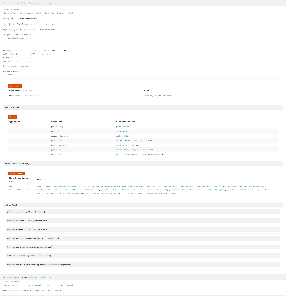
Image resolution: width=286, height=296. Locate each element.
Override (11, 212)
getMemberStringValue (196, 190)
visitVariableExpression (126, 154)
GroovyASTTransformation (15, 51)
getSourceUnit (122, 131)
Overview (7, 3)
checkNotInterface (152, 186)
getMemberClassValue (109, 190)
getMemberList (161, 190)
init (256, 190)
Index (43, 3)
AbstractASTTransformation (24, 57)
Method (38, 13)
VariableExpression (146, 154)
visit (118, 150)
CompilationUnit (140, 140)
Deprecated (33, 3)
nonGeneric (40, 193)
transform (120, 145)
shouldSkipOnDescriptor (77, 193)
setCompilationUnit (124, 140)
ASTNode (125, 150)
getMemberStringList (177, 190)
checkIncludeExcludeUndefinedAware (97, 186)
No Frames (15, 9)
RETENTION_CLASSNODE (152, 96)
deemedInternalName (44, 190)
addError (39, 186)
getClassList (75, 190)
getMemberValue (233, 190)
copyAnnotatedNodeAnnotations (225, 186)
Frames (6, 9)
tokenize (173, 193)
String (60, 127)
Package (16, 3)
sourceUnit (167, 96)
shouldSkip (50, 193)
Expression (62, 145)
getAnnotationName (123, 127)
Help (49, 3)
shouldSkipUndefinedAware (134, 193)
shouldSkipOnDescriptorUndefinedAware (105, 193)
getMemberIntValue (146, 190)
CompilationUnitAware (16, 38)
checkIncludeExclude (53, 186)
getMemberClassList (91, 190)
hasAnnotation (247, 190)
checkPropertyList (169, 186)
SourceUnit (64, 131)
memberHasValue (266, 190)
